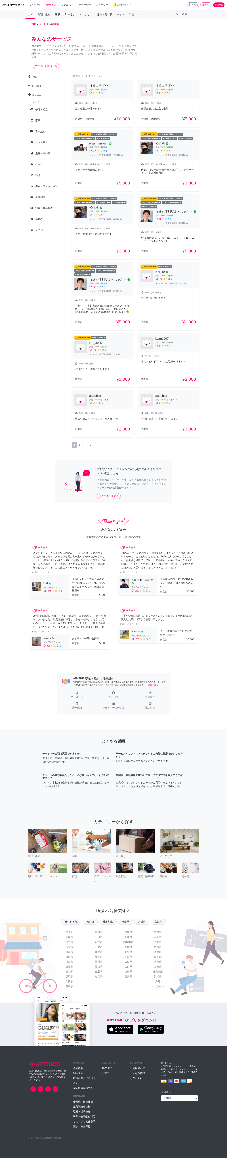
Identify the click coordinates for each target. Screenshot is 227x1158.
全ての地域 (71, 921)
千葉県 (69, 981)
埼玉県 (125, 921)
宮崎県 (158, 966)
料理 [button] (131, 14)
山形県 (69, 956)
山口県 (128, 966)
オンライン (158, 986)
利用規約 (78, 1073)
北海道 (69, 932)
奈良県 (128, 937)
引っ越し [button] (70, 14)
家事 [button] (57, 14)
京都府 (158, 921)
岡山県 (128, 956)
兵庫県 (128, 932)
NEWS (105, 1073)
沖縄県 (158, 976)
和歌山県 (128, 942)
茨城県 (69, 966)
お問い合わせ (137, 1078)
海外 (157, 981)
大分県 (158, 961)
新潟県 (69, 986)
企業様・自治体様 (83, 1101)
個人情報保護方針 (83, 1088)
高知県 (158, 937)
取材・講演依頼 (81, 1111)
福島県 (69, 961)
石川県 (98, 937)
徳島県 (128, 971)
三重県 (98, 971)
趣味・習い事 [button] (104, 14)
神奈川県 (108, 921)
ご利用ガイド (137, 1068)
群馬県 (69, 976)
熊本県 (158, 956)
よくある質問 (137, 1073)
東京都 (90, 921)
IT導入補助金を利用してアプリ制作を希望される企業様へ (84, 1121)
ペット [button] (120, 14)
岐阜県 (98, 956)
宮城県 (69, 947)
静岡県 (98, 961)
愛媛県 (158, 932)
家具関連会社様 (81, 1106)
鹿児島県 (158, 971)
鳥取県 (128, 947)
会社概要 (78, 1068)
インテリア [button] (86, 14)
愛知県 (98, 966)
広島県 (128, 961)
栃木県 (69, 971)
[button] (193, 4)
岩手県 (69, 942)
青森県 (69, 937)
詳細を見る (153, 685)
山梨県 (98, 947)
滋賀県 (98, 976)
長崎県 (158, 951)
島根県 (128, 951)
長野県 (98, 951)
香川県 (128, 976)
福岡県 (158, 942)
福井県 (98, 942)
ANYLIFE (107, 1068)
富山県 (98, 932)
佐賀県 (158, 947)
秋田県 (69, 951)
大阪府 (141, 921)
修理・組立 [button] (44, 14)
